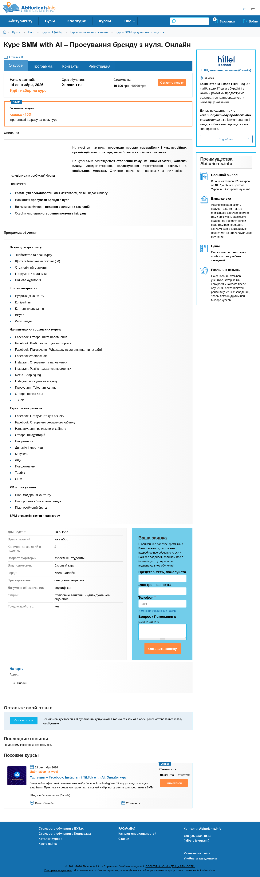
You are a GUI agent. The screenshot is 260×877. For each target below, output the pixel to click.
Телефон (147, 597)
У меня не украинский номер (157, 611)
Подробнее (226, 139)
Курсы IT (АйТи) (52, 32)
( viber (188, 840)
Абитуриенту (20, 20)
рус (253, 8)
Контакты (70, 66)
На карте (16, 668)
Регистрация (99, 66)
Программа (42, 66)
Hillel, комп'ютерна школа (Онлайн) (226, 70)
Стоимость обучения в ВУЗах (61, 828)
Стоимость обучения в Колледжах (65, 833)
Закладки (227, 21)
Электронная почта (154, 584)
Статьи (123, 838)
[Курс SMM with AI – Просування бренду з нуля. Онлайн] (38, 155)
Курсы (105, 20)
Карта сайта (48, 843)
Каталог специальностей (137, 833)
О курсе (16, 65)
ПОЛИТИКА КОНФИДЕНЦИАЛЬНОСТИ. (170, 866)
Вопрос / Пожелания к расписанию (157, 619)
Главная (5, 32)
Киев (31, 32)
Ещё (127, 20)
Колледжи (76, 20)
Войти (253, 21)
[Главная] (33, 7)
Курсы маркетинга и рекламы (89, 32)
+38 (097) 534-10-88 (197, 836)
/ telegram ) (201, 840)
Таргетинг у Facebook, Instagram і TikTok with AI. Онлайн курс (78, 777)
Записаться (174, 783)
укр (245, 8)
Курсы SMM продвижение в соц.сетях (141, 32)
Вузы (50, 20)
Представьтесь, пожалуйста (162, 571)
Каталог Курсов (50, 838)
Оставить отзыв (23, 720)
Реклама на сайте (197, 853)
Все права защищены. (58, 870)
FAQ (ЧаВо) (126, 828)
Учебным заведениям (200, 858)
